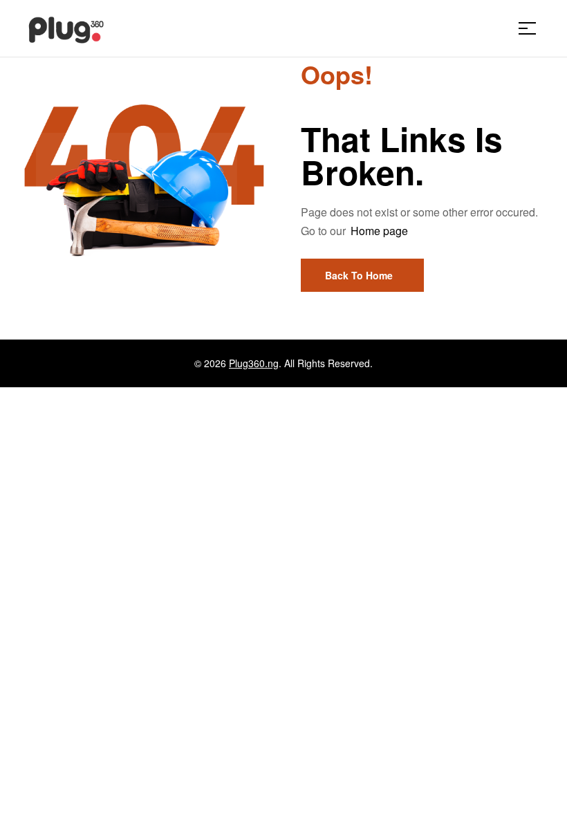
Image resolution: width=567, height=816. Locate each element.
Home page (379, 231)
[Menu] (532, 28)
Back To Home (359, 275)
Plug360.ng (254, 363)
